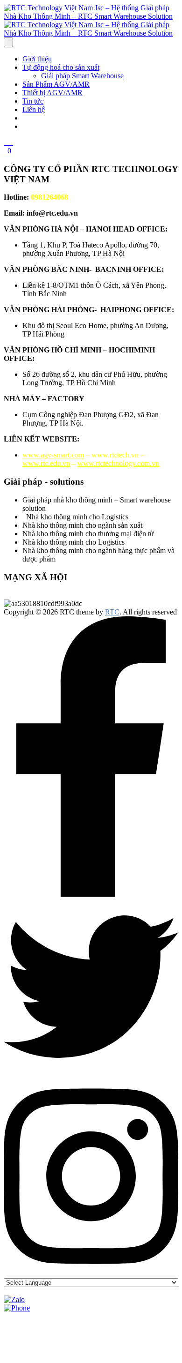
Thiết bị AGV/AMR (52, 93)
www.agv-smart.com (53, 455)
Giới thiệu (37, 59)
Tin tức (32, 101)
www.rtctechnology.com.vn (118, 463)
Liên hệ (33, 109)
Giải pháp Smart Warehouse (82, 76)
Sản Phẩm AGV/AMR (56, 84)
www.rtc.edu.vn (46, 463)
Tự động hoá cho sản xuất (60, 67)
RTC (112, 612)
